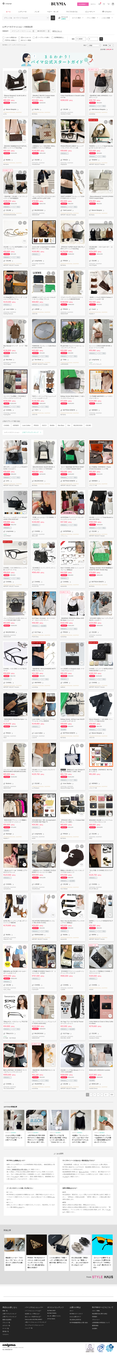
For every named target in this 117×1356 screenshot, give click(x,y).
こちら (15, 1176)
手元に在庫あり (12, 40)
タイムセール (27, 37)
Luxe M (34, 737)
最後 (111, 1094)
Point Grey (35, 636)
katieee (63, 687)
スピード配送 (27, 40)
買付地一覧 (6, 1331)
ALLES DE (35, 586)
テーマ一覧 (6, 1328)
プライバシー (96, 1319)
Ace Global (64, 888)
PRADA (36, 425)
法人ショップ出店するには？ (33, 1316)
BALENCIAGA (78, 425)
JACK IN (34, 313)
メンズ (37, 11)
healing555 (7, 414)
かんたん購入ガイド (75, 1316)
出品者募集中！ (82, 4)
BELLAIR (35, 536)
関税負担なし (60, 37)
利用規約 (94, 1316)
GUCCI (44, 425)
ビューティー (90, 11)
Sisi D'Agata (93, 265)
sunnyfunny (7, 888)
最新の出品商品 (7, 1319)
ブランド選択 (91, 18)
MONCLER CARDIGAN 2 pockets (99, 1070)
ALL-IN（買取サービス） (54, 1316)
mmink (91, 989)
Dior (69, 425)
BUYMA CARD (51, 1310)
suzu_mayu (7, 989)
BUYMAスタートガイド (76, 1313)
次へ (106, 1094)
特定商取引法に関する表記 (99, 1313)
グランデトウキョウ (95, 364)
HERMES (16, 425)
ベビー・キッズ (52, 11)
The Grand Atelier (8, 1088)
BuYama (34, 114)
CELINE (88, 425)
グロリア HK (93, 485)
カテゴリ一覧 (6, 1325)
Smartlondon (36, 164)
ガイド (71, 1310)
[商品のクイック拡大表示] (20, 71)
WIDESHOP (35, 215)
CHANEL (6, 425)
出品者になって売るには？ (32, 1313)
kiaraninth (64, 586)
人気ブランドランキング (9, 1316)
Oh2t (4, 737)
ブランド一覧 (6, 1322)
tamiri (33, 265)
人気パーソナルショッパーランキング (35, 1322)
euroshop (92, 114)
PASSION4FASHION (9, 215)
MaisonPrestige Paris (67, 788)
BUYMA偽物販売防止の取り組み (79, 1322)
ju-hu (5, 114)
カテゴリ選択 (76, 18)
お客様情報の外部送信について (101, 1322)
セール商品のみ (12, 37)
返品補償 (6, 356)
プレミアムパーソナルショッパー (34, 1325)
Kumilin (91, 636)
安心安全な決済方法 (75, 1319)
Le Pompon (35, 788)
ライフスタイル (72, 11)
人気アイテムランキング (9, 1313)
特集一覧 (5, 1310)
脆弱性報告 (95, 1325)
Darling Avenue (8, 313)
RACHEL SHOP (65, 1038)
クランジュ (64, 536)
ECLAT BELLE (93, 888)
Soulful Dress (93, 1088)
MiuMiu (52, 425)
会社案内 (94, 1328)
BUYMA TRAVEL (52, 1313)
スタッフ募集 (96, 1310)
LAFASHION (64, 364)
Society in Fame (65, 114)
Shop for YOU (7, 939)
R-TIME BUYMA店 (9, 1038)
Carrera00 (35, 989)
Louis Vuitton (26, 425)
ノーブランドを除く (43, 37)
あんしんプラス (84, 1171)
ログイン (93, 4)
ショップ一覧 (28, 1328)
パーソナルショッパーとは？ (33, 1310)
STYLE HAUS (51, 1318)
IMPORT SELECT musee (97, 164)
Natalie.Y (92, 313)
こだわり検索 (105, 18)
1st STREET (7, 536)
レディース (23, 11)
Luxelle (63, 989)
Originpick (64, 164)
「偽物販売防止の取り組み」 (20, 1169)
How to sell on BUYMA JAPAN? (33, 1319)
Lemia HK (92, 414)
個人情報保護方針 (8, 1349)
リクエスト (108, 11)
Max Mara (61, 425)
